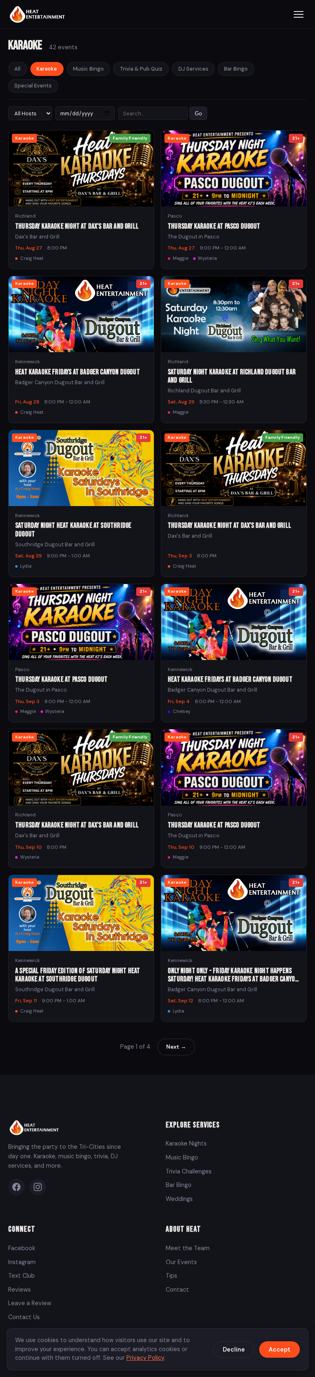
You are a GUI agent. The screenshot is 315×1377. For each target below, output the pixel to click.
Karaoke (47, 68)
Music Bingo (88, 68)
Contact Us (24, 1317)
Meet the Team (188, 1248)
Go (198, 113)
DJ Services (193, 68)
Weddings (179, 1199)
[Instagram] (38, 1187)
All (17, 68)
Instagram (22, 1262)
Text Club (21, 1275)
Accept (279, 1349)
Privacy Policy (145, 1357)
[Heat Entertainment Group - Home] (38, 14)
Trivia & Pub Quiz (141, 68)
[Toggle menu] (298, 14)
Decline (234, 1349)
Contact (177, 1289)
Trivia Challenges (189, 1171)
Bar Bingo (236, 68)
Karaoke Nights (186, 1143)
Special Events (33, 85)
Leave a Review (29, 1303)
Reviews (19, 1289)
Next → (176, 1046)
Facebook (21, 1248)
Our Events (181, 1262)
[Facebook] (16, 1187)
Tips (171, 1275)
